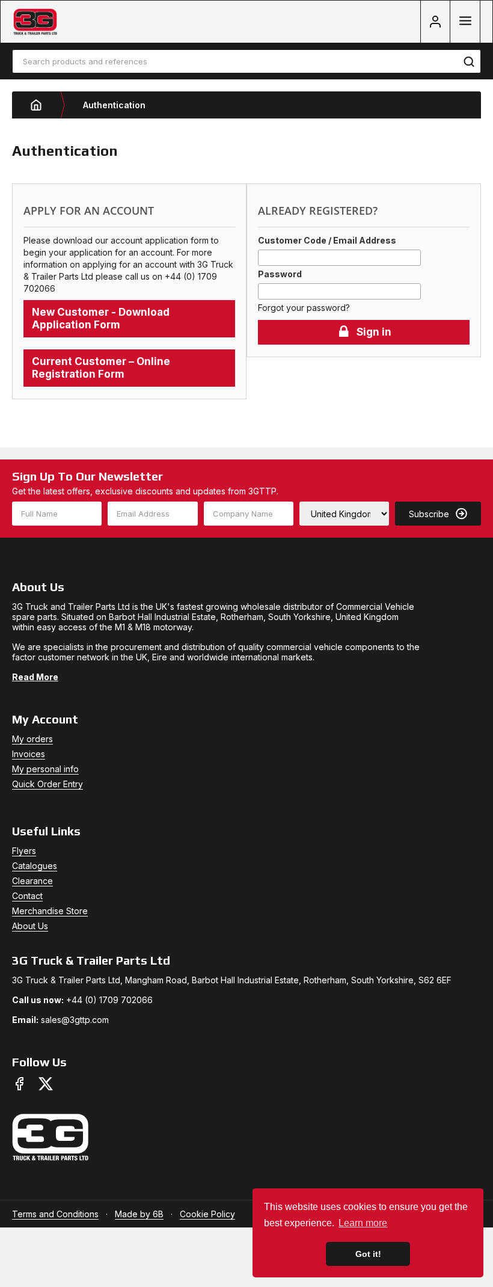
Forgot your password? (304, 308)
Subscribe (429, 514)
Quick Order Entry (47, 784)
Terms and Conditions (55, 1214)
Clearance (32, 881)
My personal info (45, 769)
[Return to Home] (45, 104)
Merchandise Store (50, 911)
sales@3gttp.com (75, 1020)
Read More (35, 677)
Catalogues (34, 866)
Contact (27, 896)
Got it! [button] (368, 1254)
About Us (30, 926)
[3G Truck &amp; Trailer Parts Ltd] (35, 22)
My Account (45, 719)
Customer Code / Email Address (327, 240)
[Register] (435, 22)
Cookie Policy (207, 1214)
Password (280, 274)
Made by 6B (139, 1214)
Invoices (28, 754)
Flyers (24, 851)
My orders (32, 739)
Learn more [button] (362, 1223)
